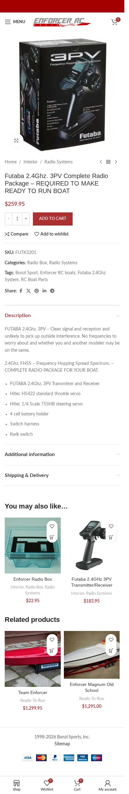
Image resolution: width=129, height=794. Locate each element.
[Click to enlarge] (16, 140)
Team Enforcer (32, 692)
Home (11, 162)
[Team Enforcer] (33, 659)
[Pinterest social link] (37, 291)
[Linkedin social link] (44, 291)
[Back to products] (108, 162)
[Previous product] (101, 162)
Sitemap (62, 744)
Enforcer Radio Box (32, 579)
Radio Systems (58, 162)
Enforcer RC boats (57, 273)
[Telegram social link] (52, 291)
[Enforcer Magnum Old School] (92, 654)
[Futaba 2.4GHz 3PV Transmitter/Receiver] (92, 545)
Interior (30, 162)
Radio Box (37, 263)
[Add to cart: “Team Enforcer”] (52, 650)
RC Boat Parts (34, 280)
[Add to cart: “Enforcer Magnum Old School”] (111, 650)
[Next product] (116, 162)
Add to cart (52, 219)
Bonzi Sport (26, 273)
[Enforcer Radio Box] (33, 545)
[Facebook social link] (20, 291)
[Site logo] (62, 22)
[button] (52, 537)
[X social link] (28, 291)
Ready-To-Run (32, 700)
